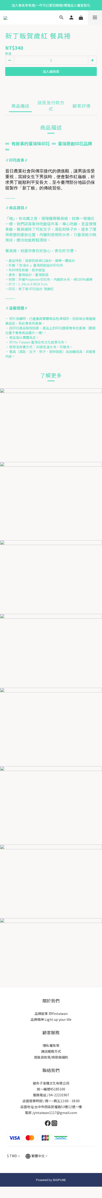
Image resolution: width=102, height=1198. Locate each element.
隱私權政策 (51, 1045)
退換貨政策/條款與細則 (51, 1057)
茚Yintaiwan (58, 1013)
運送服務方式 (51, 1051)
